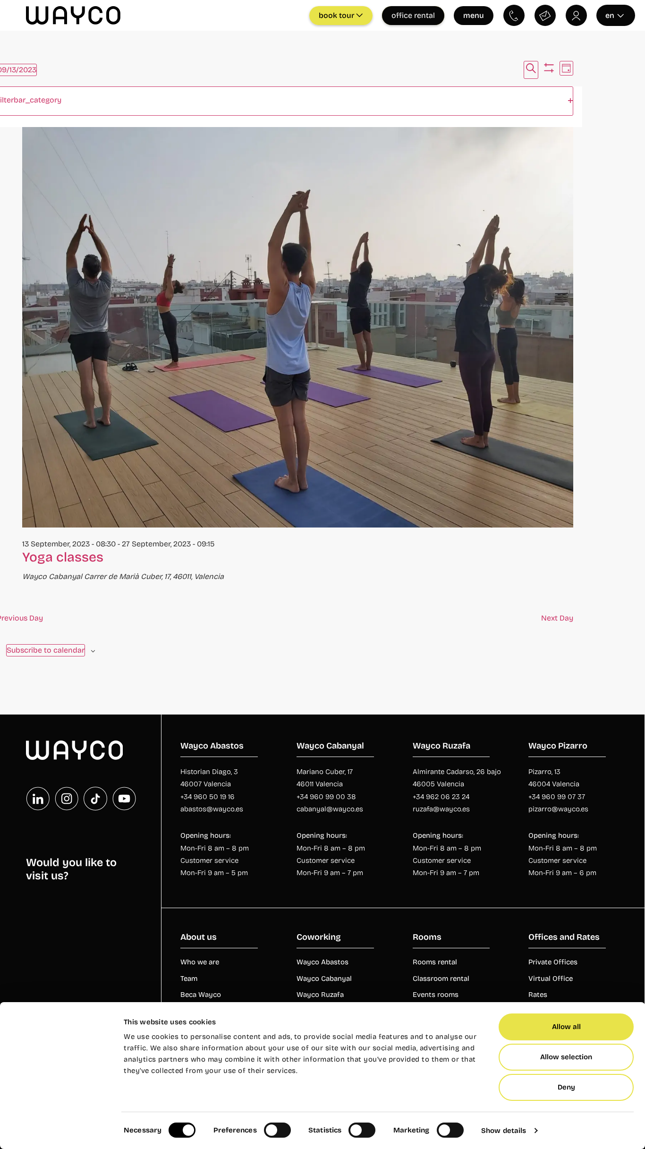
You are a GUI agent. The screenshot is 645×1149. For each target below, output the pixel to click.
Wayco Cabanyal (324, 978)
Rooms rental (435, 962)
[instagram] (66, 798)
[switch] (277, 1130)
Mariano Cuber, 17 (325, 771)
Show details (503, 1130)
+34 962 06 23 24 (441, 796)
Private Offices (552, 962)
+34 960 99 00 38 (326, 796)
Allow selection (566, 1057)
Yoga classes (62, 557)
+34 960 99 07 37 (556, 796)
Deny (566, 1087)
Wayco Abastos (322, 962)
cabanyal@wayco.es (330, 809)
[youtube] (124, 798)
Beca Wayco (200, 994)
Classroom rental (441, 978)
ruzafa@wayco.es (441, 809)
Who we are (199, 962)
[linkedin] (38, 798)
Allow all (566, 1026)
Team (188, 978)
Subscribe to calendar (46, 650)
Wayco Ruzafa (320, 994)
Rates (537, 994)
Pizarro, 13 (544, 771)
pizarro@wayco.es (558, 809)
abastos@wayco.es (211, 809)
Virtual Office (550, 978)
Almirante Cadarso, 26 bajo (457, 771)
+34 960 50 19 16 (207, 796)
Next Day (557, 617)
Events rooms (435, 994)
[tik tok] (95, 798)
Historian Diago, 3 (209, 771)
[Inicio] (74, 750)
